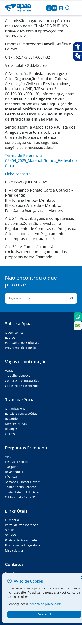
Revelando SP (14, 472)
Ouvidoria (12, 520)
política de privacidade (45, 604)
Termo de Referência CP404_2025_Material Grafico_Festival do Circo (41, 160)
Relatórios (12, 419)
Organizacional (15, 408)
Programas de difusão (20, 348)
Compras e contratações (22, 381)
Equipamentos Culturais (22, 343)
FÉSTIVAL (11, 477)
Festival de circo (16, 462)
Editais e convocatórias (21, 414)
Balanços (11, 429)
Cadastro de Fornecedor (22, 386)
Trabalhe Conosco (17, 376)
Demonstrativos (16, 424)
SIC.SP (9, 530)
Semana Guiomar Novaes (23, 482)
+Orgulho (11, 467)
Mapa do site (14, 550)
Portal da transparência (21, 525)
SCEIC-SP (11, 535)
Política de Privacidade (21, 540)
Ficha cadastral (18, 173)
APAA (8, 457)
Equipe (10, 338)
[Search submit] (71, 298)
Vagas (9, 370)
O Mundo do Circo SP (20, 497)
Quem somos (14, 332)
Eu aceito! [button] (44, 614)
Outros (10, 434)
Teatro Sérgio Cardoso (20, 487)
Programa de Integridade (22, 545)
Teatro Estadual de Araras (23, 492)
